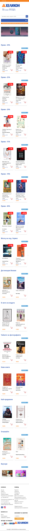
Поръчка (17, 491)
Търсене (16, 490)
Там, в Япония (20, 290)
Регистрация (4, 516)
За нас (2, 490)
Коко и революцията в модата (20, 324)
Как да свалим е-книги (20, 497)
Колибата (5, 258)
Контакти (3, 493)
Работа (2, 491)
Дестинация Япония (8, 270)
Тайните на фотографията (11, 335)
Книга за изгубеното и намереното (6, 453)
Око (17, 451)
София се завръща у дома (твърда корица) (7, 388)
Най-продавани (7, 399)
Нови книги (5, 367)
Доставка (17, 494)
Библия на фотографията (6, 355)
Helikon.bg (4, 0)
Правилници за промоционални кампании (21, 507)
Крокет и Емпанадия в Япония (6, 292)
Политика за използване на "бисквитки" (7, 496)
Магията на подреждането (6, 162)
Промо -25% (5, 77)
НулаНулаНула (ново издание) (20, 162)
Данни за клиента (19, 495)
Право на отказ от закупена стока (19, 502)
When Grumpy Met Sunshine (20, 226)
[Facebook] (2, 507)
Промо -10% (5, 174)
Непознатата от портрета (6, 194)
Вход (2, 514)
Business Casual (7, 226)
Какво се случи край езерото (6, 65)
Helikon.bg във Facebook (7, 504)
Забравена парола (5, 517)
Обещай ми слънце (19, 387)
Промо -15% (5, 141)
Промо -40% (5, 206)
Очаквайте (5, 431)
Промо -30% (5, 45)
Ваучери (4, 464)
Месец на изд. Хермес (9, 238)
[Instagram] (5, 507)
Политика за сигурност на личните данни (7, 500)
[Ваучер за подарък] (7, 473)
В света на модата (8, 303)
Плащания (17, 493)
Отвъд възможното (6, 420)
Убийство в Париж (5, 97)
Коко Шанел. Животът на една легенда (6, 324)
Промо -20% (5, 109)
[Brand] (11, 4)
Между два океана (19, 65)
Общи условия (4, 494)
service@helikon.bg (5, 503)
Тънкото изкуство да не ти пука (20, 260)
